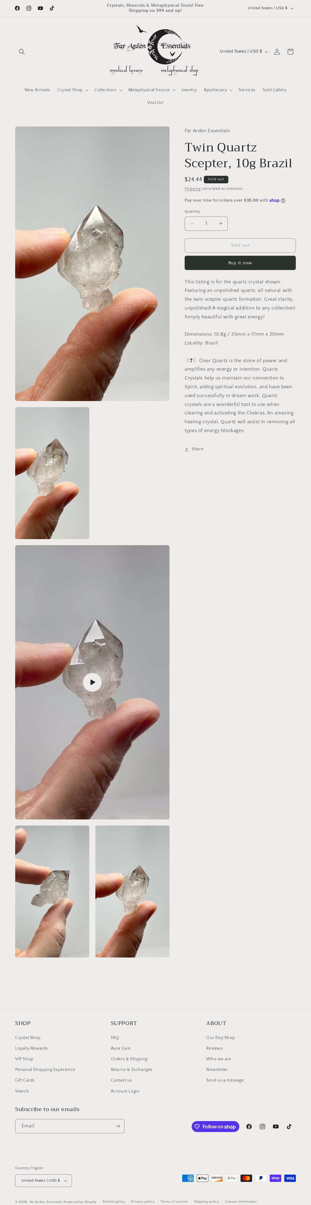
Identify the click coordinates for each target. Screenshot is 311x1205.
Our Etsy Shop (220, 1037)
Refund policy (114, 1201)
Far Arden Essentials (46, 1202)
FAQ (115, 1037)
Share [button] (197, 449)
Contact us (121, 1080)
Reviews (214, 1048)
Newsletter (217, 1069)
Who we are (218, 1059)
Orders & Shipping (129, 1059)
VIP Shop (24, 1059)
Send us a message (225, 1080)
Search (22, 1091)
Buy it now (240, 262)
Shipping (193, 189)
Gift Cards (25, 1080)
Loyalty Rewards (31, 1048)
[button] (22, 51)
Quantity (192, 211)
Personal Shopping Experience (45, 1069)
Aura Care (121, 1048)
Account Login (125, 1091)
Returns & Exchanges (131, 1069)
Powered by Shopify (80, 1202)
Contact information (241, 1201)
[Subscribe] (117, 1126)
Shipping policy (206, 1201)
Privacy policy (143, 1201)
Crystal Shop (27, 1037)
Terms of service (174, 1201)
